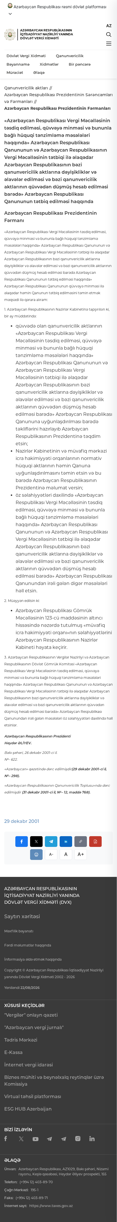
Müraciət (15, 72)
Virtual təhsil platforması (32, 1096)
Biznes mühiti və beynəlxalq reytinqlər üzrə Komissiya (54, 1081)
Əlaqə (39, 72)
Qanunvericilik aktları (26, 88)
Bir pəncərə (80, 64)
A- (51, 854)
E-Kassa (13, 1052)
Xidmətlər (49, 64)
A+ (81, 854)
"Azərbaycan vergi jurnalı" (34, 1027)
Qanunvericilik (69, 55)
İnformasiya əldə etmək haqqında (33, 959)
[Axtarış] (109, 34)
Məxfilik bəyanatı (18, 931)
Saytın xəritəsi (22, 916)
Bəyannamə (18, 64)
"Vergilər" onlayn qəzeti (31, 1015)
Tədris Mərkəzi (20, 1040)
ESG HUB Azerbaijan (28, 1109)
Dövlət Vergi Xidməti (26, 55)
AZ (109, 25)
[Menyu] (109, 44)
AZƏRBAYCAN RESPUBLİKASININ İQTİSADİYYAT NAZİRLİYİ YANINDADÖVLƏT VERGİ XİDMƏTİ (46, 34)
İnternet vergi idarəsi (28, 1065)
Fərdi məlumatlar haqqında (27, 945)
